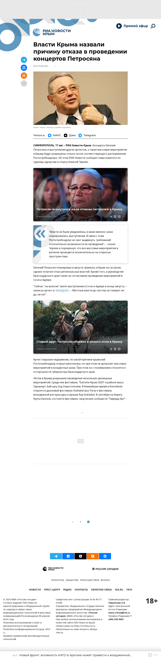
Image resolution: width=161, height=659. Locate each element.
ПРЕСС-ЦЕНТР (52, 590)
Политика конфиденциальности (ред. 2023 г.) (26, 631)
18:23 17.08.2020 (40, 66)
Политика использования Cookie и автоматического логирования (22, 624)
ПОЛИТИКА (57, 580)
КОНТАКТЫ (81, 590)
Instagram (62, 290)
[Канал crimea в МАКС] (105, 556)
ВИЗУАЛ (105, 580)
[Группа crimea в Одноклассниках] (93, 556)
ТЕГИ (129, 590)
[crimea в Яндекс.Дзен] (80, 556)
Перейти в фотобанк (63, 127)
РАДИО (67, 590)
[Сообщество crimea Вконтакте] (68, 556)
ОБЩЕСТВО (72, 580)
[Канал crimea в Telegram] (56, 556)
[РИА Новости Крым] (51, 32)
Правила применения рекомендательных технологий (26, 637)
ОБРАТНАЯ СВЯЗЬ (101, 590)
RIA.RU (119, 590)
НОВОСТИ (35, 590)
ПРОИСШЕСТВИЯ (89, 580)
